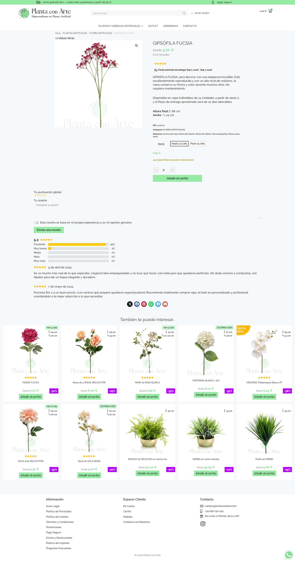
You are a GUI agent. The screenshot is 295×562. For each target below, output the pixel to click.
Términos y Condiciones (60, 522)
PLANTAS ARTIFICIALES (75, 33)
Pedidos (128, 516)
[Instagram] (203, 523)
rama (155, 136)
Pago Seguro (53, 532)
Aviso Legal (52, 506)
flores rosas (234, 134)
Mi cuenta (129, 506)
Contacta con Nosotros (136, 522)
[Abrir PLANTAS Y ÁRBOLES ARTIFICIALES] (142, 26)
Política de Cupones (57, 543)
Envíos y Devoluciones (59, 537)
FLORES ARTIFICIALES (101, 33)
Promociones (53, 527)
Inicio (58, 33)
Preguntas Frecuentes (58, 548)
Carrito (127, 511)
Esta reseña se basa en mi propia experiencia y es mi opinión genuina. (86, 222)
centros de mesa (170, 134)
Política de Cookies (57, 516)
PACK (161, 144)
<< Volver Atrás (64, 38)
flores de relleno (204, 134)
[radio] (179, 143)
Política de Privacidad (58, 511)
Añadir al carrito (177, 178)
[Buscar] (184, 13)
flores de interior (187, 134)
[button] (136, 45)
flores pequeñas (220, 134)
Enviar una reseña (49, 229)
